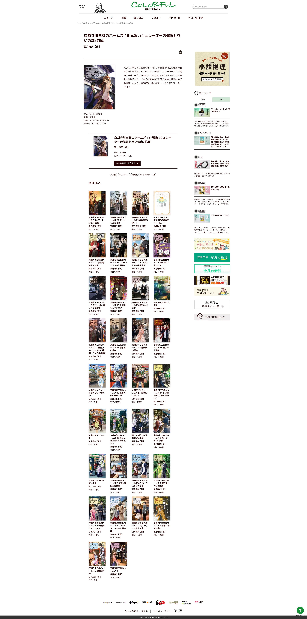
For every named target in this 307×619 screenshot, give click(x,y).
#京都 (113, 174)
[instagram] (180, 611)
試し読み (138, 17)
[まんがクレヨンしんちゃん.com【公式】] (107, 602)
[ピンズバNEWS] (160, 601)
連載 (123, 17)
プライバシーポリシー (161, 611)
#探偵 (134, 174)
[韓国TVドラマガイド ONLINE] (199, 602)
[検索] (226, 7)
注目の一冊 (175, 17)
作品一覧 (84, 23)
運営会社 (145, 611)
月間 (221, 99)
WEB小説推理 (195, 17)
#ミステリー (124, 174)
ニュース (108, 17)
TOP (78, 23)
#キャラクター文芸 (147, 174)
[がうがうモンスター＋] (120, 602)
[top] (153, 5)
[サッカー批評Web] (173, 602)
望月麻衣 (118, 147)
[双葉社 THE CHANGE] (147, 602)
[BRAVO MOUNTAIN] (186, 602)
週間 (203, 99)
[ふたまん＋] (134, 602)
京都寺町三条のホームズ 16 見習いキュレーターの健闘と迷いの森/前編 (111, 23)
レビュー (156, 17)
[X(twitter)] (175, 611)
